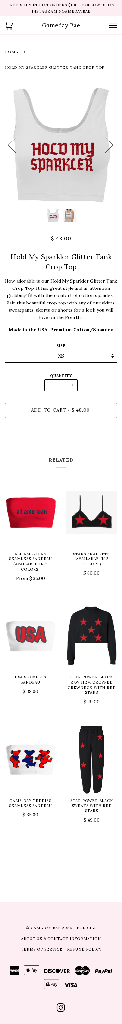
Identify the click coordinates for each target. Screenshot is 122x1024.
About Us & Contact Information (61, 938)
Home (11, 52)
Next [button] (105, 144)
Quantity (61, 375)
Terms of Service (41, 949)
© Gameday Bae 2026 (49, 928)
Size (61, 345)
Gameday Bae (61, 25)
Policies (87, 928)
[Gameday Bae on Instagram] (61, 1009)
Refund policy (84, 949)
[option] (61, 144)
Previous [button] (16, 144)
